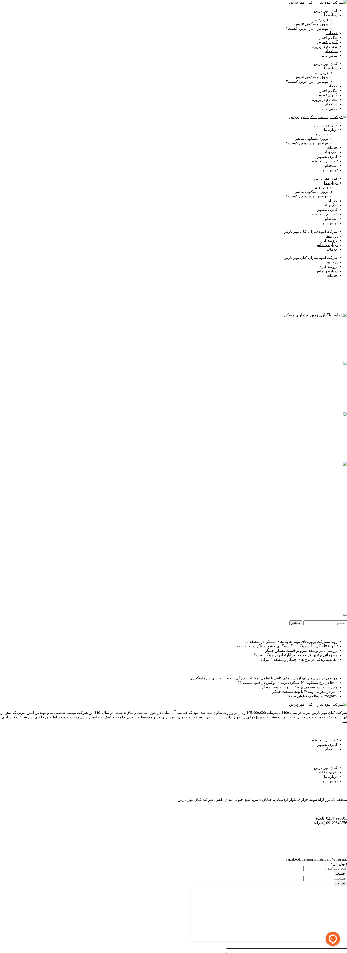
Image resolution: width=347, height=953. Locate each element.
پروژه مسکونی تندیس (311, 24)
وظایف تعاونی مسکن (302, 696)
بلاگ (293, 338)
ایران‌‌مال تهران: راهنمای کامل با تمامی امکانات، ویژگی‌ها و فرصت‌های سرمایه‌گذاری (255, 678)
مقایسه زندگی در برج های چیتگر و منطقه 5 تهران (299, 659)
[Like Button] (345, 615)
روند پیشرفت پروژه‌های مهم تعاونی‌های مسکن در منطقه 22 (291, 642)
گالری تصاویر (327, 42)
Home (342, 284)
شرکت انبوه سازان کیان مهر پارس (311, 231)
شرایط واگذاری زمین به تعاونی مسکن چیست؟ (304, 324)
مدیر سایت (328, 338)
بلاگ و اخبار (329, 37)
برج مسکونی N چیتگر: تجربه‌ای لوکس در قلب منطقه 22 (281, 683)
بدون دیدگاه (307, 338)
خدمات (332, 33)
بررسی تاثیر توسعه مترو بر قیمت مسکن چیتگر (301, 650)
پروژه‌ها (332, 236)
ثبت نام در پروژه (325, 46)
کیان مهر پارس (326, 11)
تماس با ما (329, 55)
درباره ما (331, 15)
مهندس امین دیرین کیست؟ (307, 28)
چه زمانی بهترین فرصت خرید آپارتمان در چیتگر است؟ (296, 655)
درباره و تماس (326, 245)
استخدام (331, 51)
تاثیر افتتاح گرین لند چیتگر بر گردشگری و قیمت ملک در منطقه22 (287, 646)
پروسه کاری (328, 240)
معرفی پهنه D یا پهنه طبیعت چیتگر (288, 687)
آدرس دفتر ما (334, 790)
